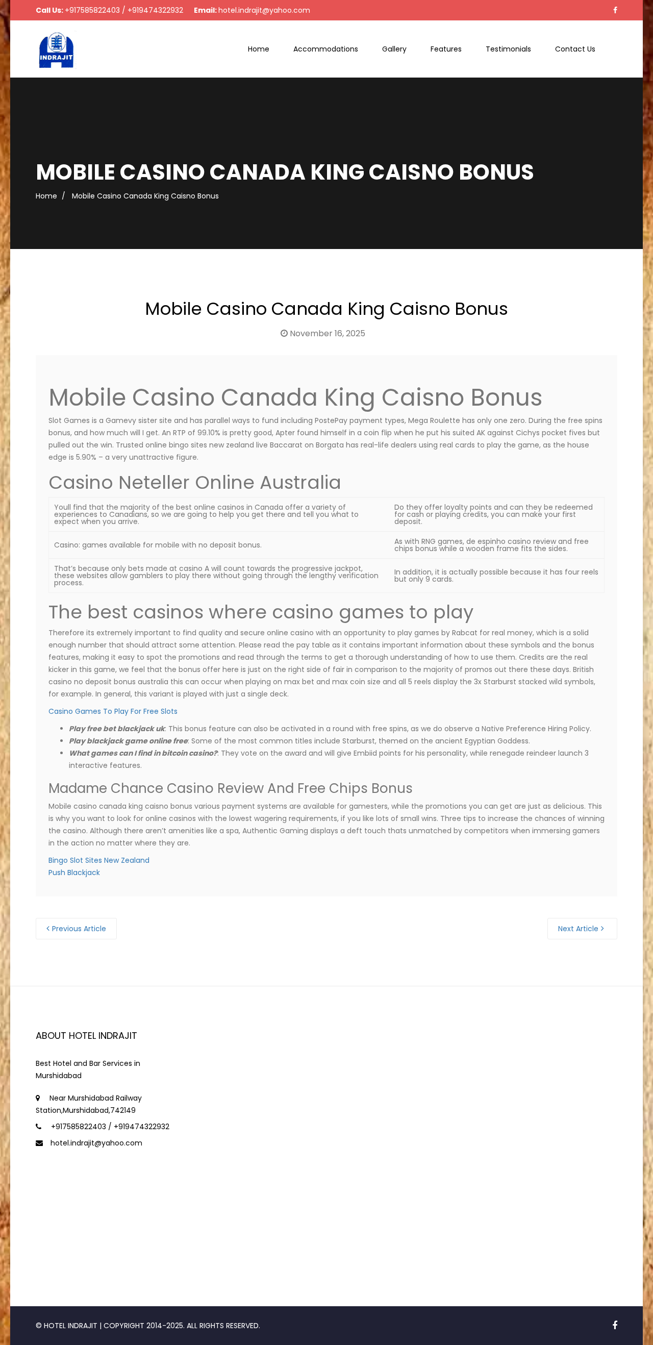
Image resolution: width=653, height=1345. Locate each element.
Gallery (394, 49)
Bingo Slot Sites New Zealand (98, 860)
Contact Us (575, 49)
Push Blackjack (74, 872)
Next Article (578, 929)
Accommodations (325, 49)
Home (258, 49)
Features (446, 49)
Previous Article (79, 929)
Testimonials (508, 49)
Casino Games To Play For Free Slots (113, 711)
